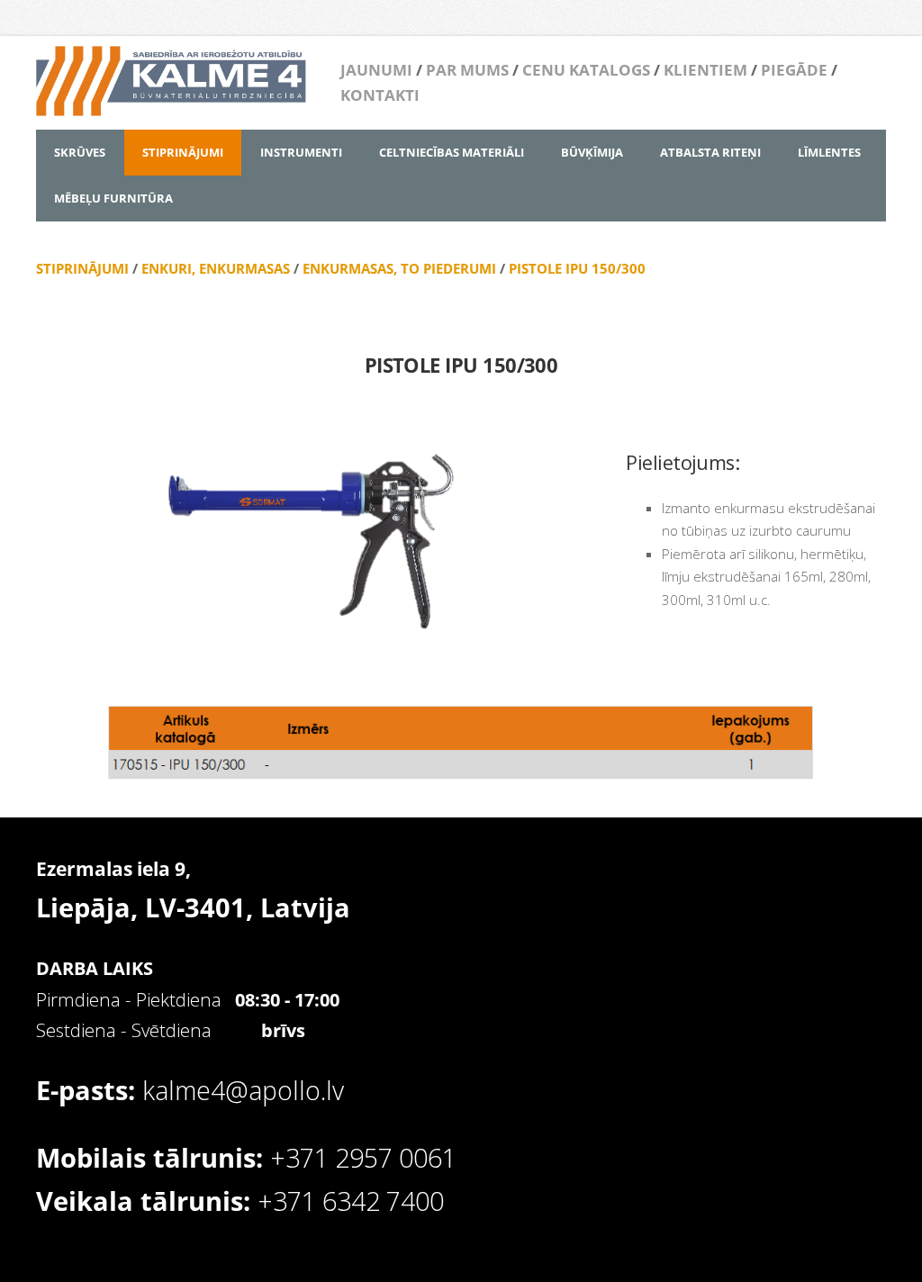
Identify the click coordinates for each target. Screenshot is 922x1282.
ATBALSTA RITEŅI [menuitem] (710, 152)
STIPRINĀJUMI (82, 268)
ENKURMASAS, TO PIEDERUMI (399, 268)
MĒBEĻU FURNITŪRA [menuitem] (113, 198)
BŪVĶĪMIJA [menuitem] (592, 152)
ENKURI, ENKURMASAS (215, 268)
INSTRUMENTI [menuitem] (301, 152)
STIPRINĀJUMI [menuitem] (182, 152)
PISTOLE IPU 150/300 (577, 268)
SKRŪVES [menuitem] (79, 152)
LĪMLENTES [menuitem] (829, 152)
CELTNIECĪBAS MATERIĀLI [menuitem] (451, 152)
